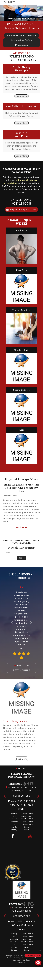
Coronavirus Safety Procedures (21, 42)
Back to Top (22, 768)
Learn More (21, 96)
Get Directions (21, 796)
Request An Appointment (23, 209)
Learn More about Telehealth (21, 35)
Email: (9, 553)
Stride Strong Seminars (16, 721)
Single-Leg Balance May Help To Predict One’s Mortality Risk (21, 488)
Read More (22, 527)
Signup (22, 558)
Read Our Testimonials (21, 668)
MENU (8, 2)
